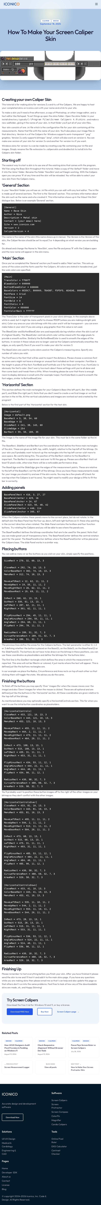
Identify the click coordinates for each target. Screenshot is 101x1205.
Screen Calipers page (66, 1011)
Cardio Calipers (59, 1124)
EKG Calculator (59, 1146)
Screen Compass (59, 1111)
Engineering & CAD (9, 1152)
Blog (4, 1189)
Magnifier (56, 1120)
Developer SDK (9, 1172)
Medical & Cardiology (7, 1145)
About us (6, 1176)
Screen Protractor (56, 1106)
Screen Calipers (59, 1100)
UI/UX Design (8, 1138)
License (5, 1185)
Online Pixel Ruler (57, 1140)
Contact (6, 1180)
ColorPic (55, 1116)
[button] (96, 4)
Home (5, 1168)
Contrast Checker (55, 1152)
